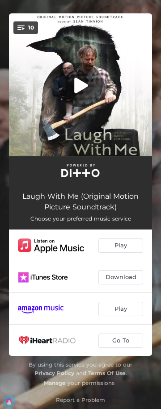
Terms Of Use (107, 373)
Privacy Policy (54, 373)
